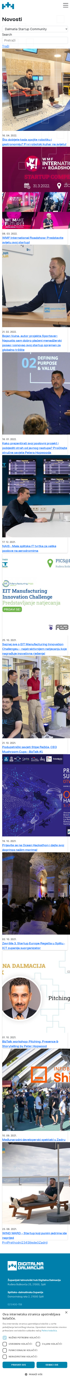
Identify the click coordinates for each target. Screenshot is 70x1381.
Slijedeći (33, 1242)
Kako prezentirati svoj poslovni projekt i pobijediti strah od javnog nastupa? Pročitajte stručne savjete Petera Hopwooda (34, 447)
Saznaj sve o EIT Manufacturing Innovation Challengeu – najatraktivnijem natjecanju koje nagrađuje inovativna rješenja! (34, 648)
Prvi (4, 1242)
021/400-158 (15, 1304)
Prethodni (14, 1242)
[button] (35, 1374)
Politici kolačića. (49, 1330)
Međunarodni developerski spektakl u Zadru (33, 1140)
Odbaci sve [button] (52, 1364)
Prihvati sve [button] (18, 1364)
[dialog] (35, 1345)
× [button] (66, 1312)
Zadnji (43, 1242)
